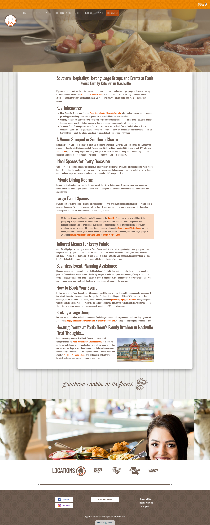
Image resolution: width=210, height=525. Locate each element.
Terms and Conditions (146, 502)
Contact (99, 12)
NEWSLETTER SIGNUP (105, 499)
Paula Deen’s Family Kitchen (92, 94)
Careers (88, 12)
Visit (48, 12)
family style (61, 151)
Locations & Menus (63, 12)
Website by (105, 522)
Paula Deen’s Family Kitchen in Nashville (105, 113)
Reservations (112, 12)
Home (25, 12)
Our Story (35, 12)
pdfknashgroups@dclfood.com (128, 228)
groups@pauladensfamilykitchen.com (85, 234)
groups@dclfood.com (111, 234)
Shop (79, 12)
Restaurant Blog (145, 499)
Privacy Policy (145, 506)
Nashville (111, 218)
